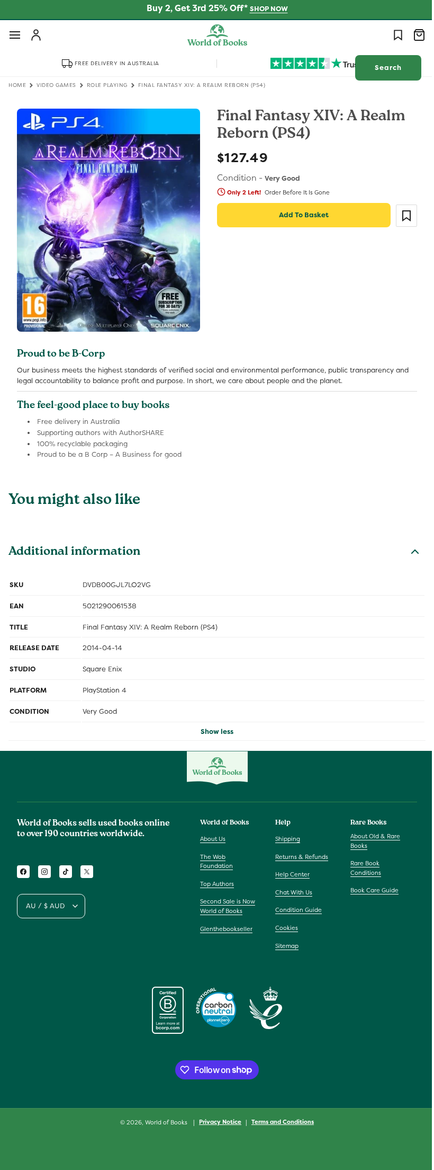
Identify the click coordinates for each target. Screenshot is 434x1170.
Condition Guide (296, 910)
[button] (14, 35)
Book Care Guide (369, 890)
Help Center (290, 874)
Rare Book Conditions (360, 868)
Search (380, 68)
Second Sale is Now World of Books (227, 906)
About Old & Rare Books (370, 841)
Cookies (284, 928)
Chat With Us (291, 892)
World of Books (163, 1122)
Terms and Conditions (279, 1122)
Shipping (285, 839)
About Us (212, 839)
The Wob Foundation (216, 862)
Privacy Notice (216, 1122)
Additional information (74, 548)
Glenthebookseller (226, 929)
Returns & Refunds (299, 857)
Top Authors (217, 884)
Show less (213, 726)
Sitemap (284, 946)
